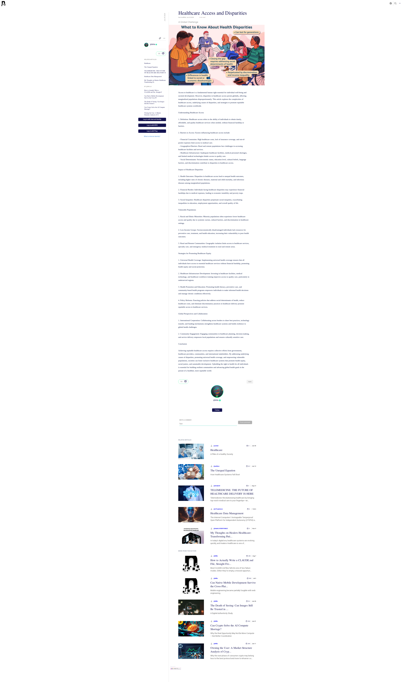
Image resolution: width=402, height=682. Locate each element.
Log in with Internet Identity (152, 119)
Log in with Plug (152, 131)
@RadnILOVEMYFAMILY (221, 528)
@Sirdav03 (217, 485)
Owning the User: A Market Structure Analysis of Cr (152, 114)
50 (159, 54)
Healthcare (147, 63)
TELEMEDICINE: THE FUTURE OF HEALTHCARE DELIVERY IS (155, 72)
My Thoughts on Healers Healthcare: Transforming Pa (155, 81)
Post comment (245, 422)
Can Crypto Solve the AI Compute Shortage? (154, 108)
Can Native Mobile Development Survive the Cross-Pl (154, 97)
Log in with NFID (152, 125)
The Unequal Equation (151, 67)
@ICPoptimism (218, 509)
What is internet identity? (152, 136)
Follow (217, 410)
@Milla (152, 44)
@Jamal (216, 445)
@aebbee (216, 466)
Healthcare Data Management (153, 76)
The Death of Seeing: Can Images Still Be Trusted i (154, 102)
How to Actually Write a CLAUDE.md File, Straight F (153, 91)
